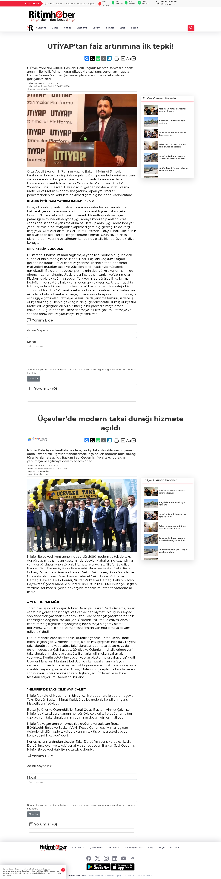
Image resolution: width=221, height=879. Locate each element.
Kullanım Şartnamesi (134, 847)
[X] (97, 858)
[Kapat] (63, 870)
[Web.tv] (132, 858)
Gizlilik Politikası (78, 847)
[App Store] (122, 867)
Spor (122, 27)
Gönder (33, 378)
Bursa (55, 27)
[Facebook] (89, 858)
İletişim (162, 847)
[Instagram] (106, 858)
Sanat (67, 27)
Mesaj (31, 342)
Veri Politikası (114, 847)
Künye (151, 847)
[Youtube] (123, 858)
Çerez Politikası (96, 847)
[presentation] (93, 3)
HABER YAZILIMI (76, 875)
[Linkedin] (115, 858)
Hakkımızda (175, 847)
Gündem (41, 27)
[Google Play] (98, 867)
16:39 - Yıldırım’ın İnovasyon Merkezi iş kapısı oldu (69, 3)
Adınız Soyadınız (39, 330)
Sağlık (134, 27)
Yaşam (96, 27)
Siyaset (110, 27)
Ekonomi (82, 27)
